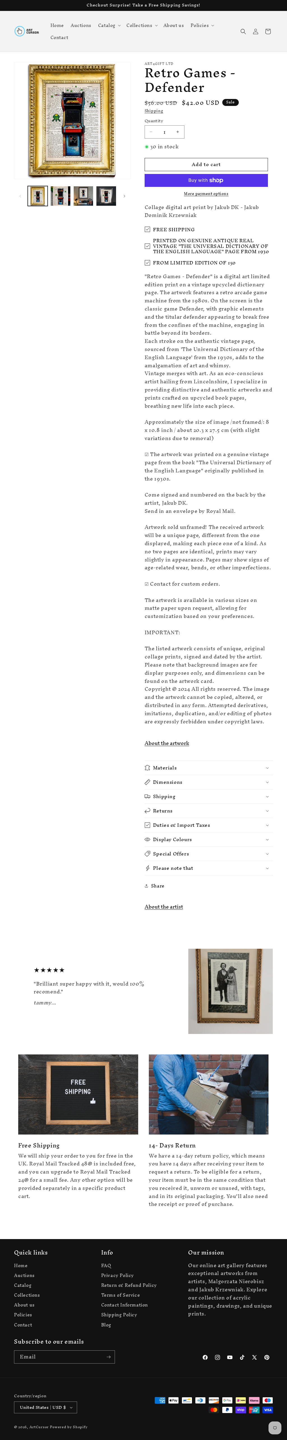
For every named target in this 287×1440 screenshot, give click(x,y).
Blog (106, 1325)
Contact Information (124, 1305)
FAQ (106, 1266)
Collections (27, 1295)
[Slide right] (124, 196)
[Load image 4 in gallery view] (106, 196)
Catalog (22, 1285)
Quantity (154, 121)
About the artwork (167, 743)
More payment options (206, 193)
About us (24, 1305)
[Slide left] (20, 196)
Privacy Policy (117, 1275)
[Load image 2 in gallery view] (60, 196)
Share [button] (158, 886)
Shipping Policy (119, 1315)
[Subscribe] (108, 1357)
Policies (23, 1315)
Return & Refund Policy (129, 1285)
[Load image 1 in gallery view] (38, 196)
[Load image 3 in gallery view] (83, 196)
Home (20, 1266)
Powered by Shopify (69, 1427)
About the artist (164, 907)
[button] (109, 25)
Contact (23, 1325)
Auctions (24, 1275)
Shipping (154, 111)
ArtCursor (39, 1427)
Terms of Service (120, 1295)
